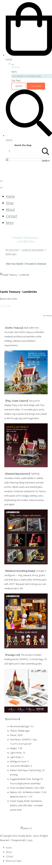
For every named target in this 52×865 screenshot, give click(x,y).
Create (29, 840)
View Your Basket (14, 263)
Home (10, 196)
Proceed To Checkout (35, 263)
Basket (18, 86)
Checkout (36, 86)
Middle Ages (10, 254)
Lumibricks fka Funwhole (33, 250)
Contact (11, 216)
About (10, 209)
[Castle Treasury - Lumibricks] (4, 283)
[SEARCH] (45, 151)
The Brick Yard (11, 250)
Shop (10, 203)
